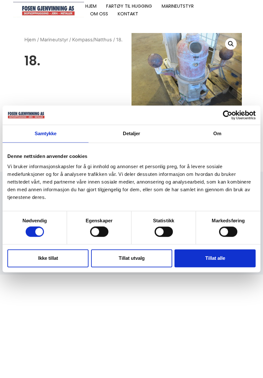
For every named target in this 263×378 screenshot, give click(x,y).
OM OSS (99, 14)
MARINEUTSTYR (178, 6)
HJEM (91, 6)
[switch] (99, 232)
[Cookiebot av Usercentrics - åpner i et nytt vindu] (227, 115)
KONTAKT (128, 14)
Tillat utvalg (132, 258)
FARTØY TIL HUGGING (129, 6)
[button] (231, 44)
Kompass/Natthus (92, 40)
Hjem (30, 40)
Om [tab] (217, 133)
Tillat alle (215, 258)
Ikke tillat (48, 258)
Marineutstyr (54, 40)
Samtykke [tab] (46, 133)
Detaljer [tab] (131, 133)
